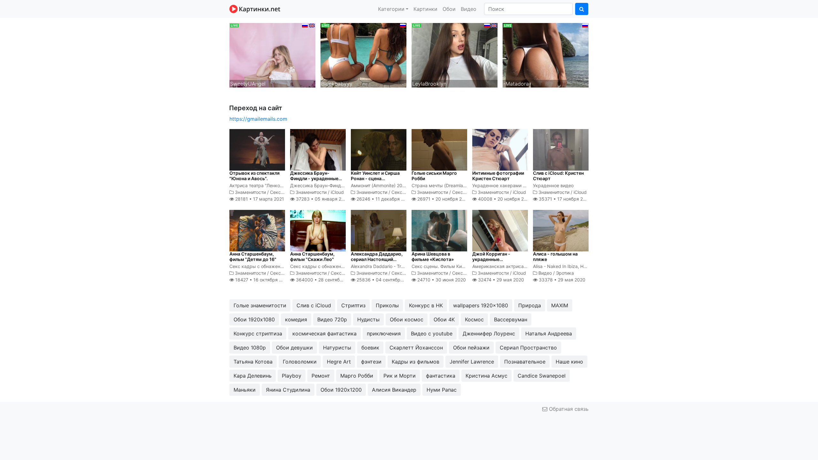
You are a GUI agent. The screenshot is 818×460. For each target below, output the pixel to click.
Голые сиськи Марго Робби (434, 175)
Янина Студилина (288, 390)
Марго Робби (356, 375)
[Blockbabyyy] (363, 54)
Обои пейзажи (471, 347)
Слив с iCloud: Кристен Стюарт (558, 175)
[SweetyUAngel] (272, 54)
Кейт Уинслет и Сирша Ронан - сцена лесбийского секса (375, 178)
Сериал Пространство (528, 347)
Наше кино (569, 361)
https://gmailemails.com (258, 119)
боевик (370, 347)
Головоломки (300, 361)
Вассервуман (510, 319)
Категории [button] (391, 9)
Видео (468, 9)
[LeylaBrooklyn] (455, 54)
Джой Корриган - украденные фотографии (491, 259)
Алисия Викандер (394, 390)
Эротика (565, 273)
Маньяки (245, 390)
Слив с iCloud (314, 305)
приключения (384, 333)
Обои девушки (294, 347)
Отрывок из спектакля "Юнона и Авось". (254, 175)
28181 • (259, 199)
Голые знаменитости (260, 305)
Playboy (291, 375)
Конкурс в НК (426, 305)
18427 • (262, 279)
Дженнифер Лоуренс (489, 333)
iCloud (337, 192)
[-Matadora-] (546, 54)
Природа (529, 305)
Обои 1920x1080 (254, 319)
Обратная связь (568, 409)
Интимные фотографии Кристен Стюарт (498, 175)
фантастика (440, 375)
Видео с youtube (431, 333)
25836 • (385, 279)
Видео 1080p (250, 347)
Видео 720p (332, 319)
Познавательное (524, 361)
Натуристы (337, 347)
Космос (474, 319)
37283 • (322, 199)
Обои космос (406, 319)
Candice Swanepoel (542, 375)
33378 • (561, 279)
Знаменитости (250, 192)
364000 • (326, 279)
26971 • (443, 199)
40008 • (504, 199)
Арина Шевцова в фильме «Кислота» (433, 256)
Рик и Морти (399, 375)
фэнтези (371, 361)
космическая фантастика (324, 333)
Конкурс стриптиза (258, 333)
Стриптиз (353, 305)
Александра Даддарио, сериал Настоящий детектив (377, 259)
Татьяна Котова (253, 361)
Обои (449, 9)
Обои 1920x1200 (341, 390)
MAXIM (559, 305)
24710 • (441, 279)
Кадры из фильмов (415, 361)
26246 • (383, 199)
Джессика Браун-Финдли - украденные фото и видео (314, 178)
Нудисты (368, 319)
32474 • (500, 279)
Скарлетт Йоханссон (416, 347)
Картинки (425, 9)
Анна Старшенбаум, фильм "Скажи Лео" (312, 256)
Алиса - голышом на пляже (555, 256)
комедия (296, 319)
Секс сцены (283, 192)
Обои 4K (444, 319)
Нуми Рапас (442, 390)
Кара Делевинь (253, 375)
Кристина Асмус (486, 375)
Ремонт (321, 375)
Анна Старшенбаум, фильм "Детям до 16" (252, 256)
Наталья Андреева (548, 333)
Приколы (387, 305)
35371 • (564, 199)
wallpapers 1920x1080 (480, 305)
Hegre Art (339, 361)
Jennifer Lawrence (472, 361)
